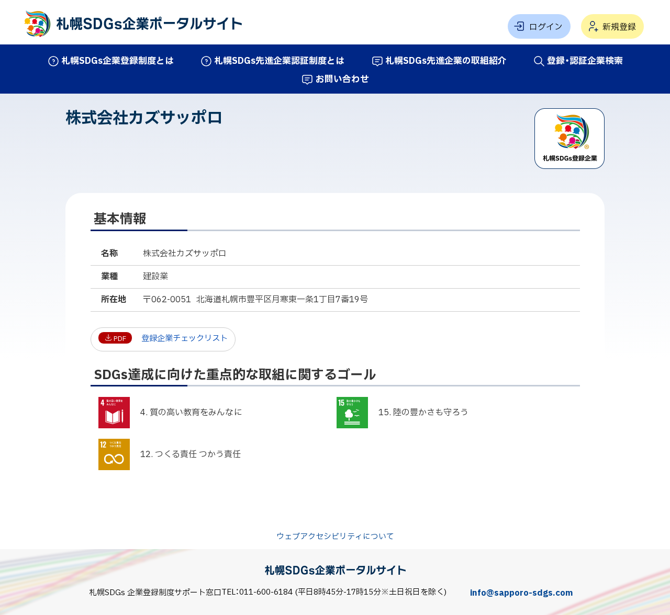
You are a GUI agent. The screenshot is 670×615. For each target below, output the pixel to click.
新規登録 (619, 27)
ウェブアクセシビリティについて (335, 537)
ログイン (546, 27)
